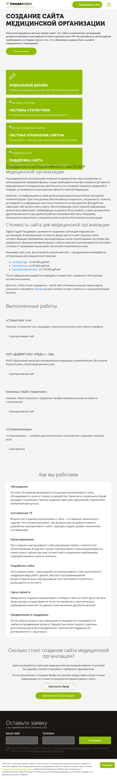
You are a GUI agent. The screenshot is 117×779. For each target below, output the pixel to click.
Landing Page (19, 262)
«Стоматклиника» (19, 429)
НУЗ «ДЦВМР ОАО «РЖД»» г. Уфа (30, 354)
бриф (38, 289)
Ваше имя (13, 733)
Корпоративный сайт (24, 269)
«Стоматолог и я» (18, 320)
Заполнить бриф (58, 686)
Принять (107, 765)
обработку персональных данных (72, 748)
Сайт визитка (19, 265)
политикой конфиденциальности (45, 750)
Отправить (95, 740)
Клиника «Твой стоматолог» (26, 392)
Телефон (48, 733)
